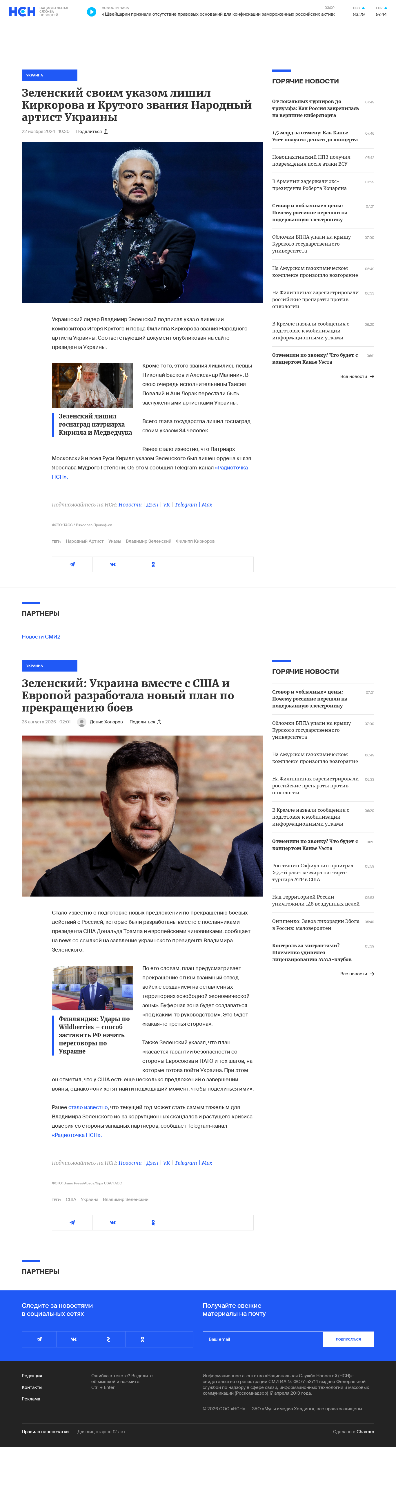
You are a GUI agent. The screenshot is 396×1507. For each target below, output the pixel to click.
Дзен (152, 504)
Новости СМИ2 (41, 636)
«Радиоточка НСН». (77, 1135)
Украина (89, 1199)
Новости (130, 504)
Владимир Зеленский (148, 541)
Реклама (31, 1399)
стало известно (88, 1107)
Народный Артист (85, 541)
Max (207, 504)
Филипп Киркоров (195, 541)
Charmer (365, 1432)
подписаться (348, 1339)
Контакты (32, 1387)
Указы (114, 541)
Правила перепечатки (45, 1432)
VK (166, 504)
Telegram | (188, 504)
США (71, 1199)
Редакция (32, 1376)
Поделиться (89, 131)
